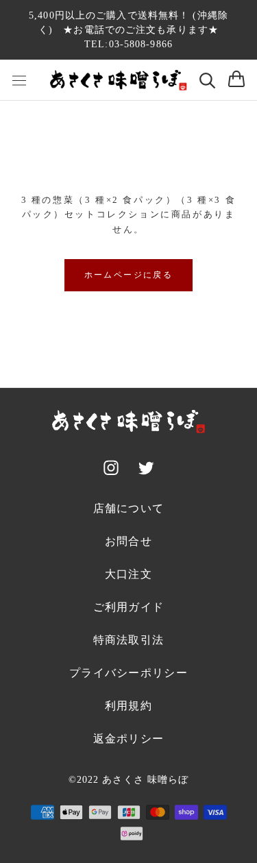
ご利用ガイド (128, 607)
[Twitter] (146, 470)
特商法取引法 (128, 640)
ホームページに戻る (128, 275)
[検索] (207, 80)
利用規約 (128, 706)
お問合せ (128, 541)
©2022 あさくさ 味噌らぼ (129, 780)
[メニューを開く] (19, 80)
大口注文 (128, 574)
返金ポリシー (128, 738)
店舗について (128, 508)
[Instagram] (111, 470)
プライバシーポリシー (128, 673)
